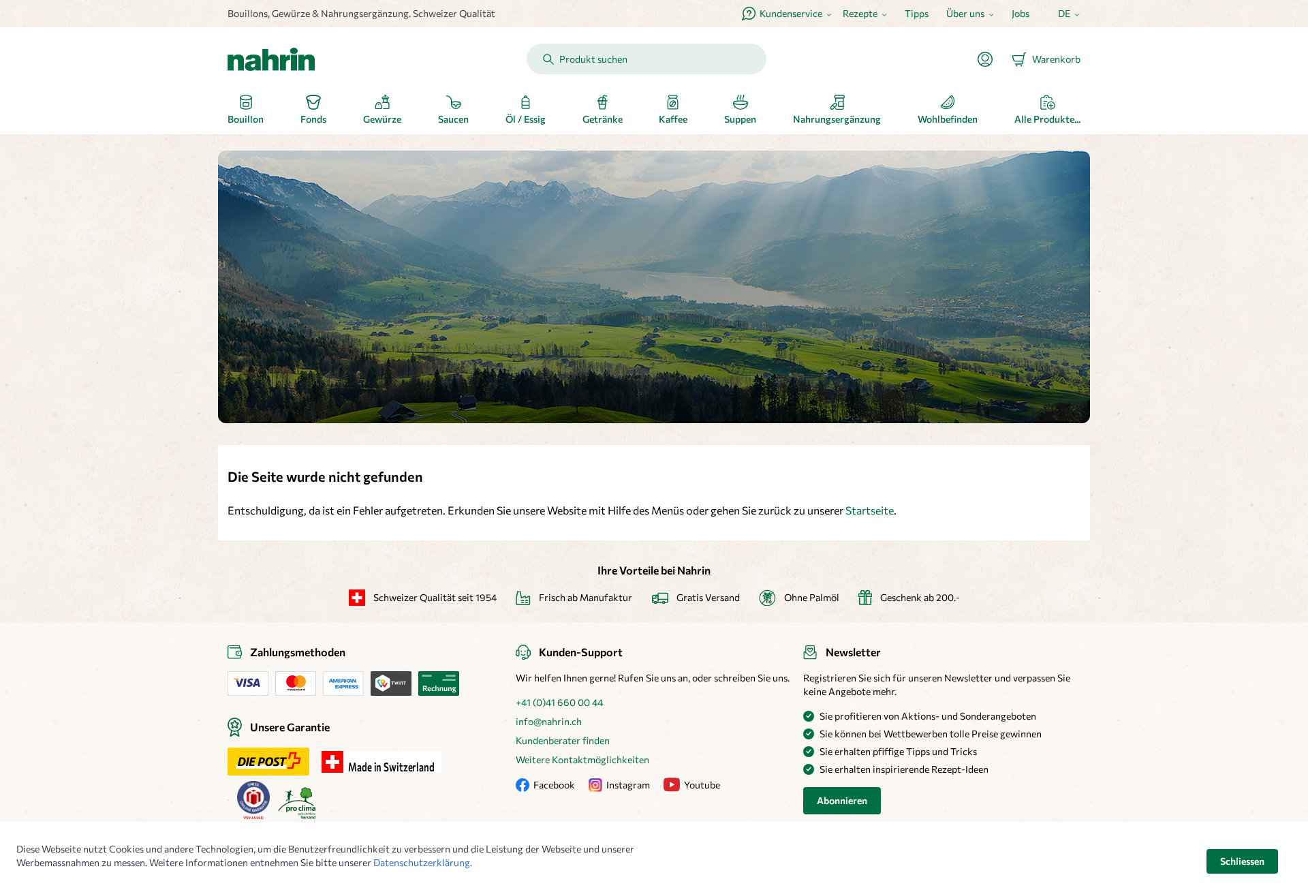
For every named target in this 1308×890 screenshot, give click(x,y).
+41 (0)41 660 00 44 (559, 702)
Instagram (628, 785)
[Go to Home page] (271, 59)
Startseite (869, 510)
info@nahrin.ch (549, 721)
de (1064, 13)
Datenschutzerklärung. (422, 862)
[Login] (990, 59)
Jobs (1020, 13)
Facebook (554, 785)
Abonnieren (842, 800)
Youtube (702, 785)
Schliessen (1242, 861)
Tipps (917, 13)
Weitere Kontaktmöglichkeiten (582, 759)
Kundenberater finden (563, 740)
